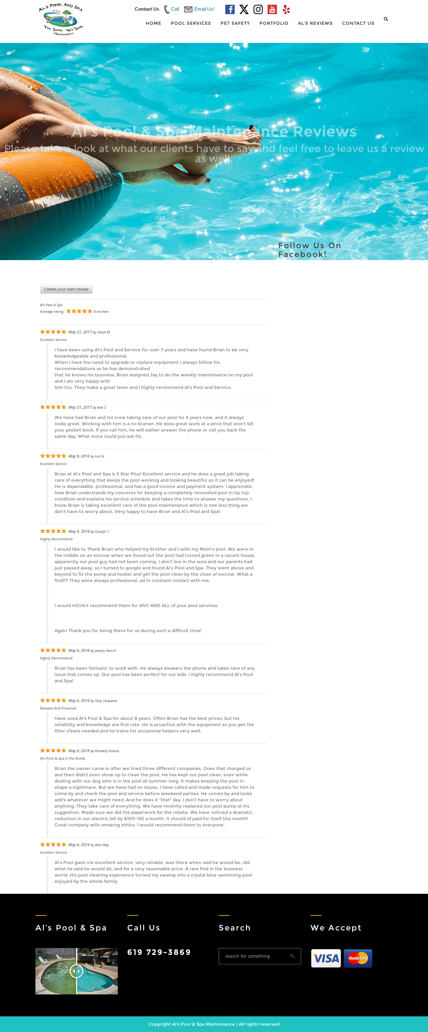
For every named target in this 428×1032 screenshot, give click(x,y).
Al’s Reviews (315, 23)
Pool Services (191, 23)
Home (153, 23)
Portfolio (274, 23)
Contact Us (358, 23)
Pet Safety (235, 23)
